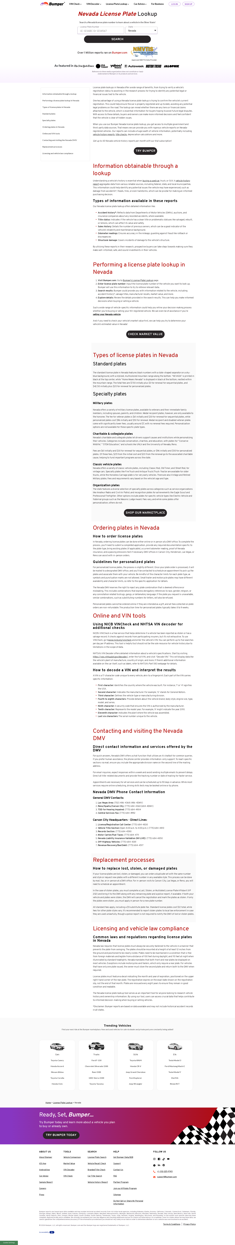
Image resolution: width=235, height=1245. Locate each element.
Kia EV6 (174, 1078)
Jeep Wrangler (135, 1084)
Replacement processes (52, 147)
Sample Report (46, 1182)
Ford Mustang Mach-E (175, 1066)
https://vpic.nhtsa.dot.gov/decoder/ (110, 657)
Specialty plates (49, 120)
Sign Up (188, 4)
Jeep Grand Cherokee (135, 1072)
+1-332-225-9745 (165, 1171)
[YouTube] (169, 1159)
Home (48, 1103)
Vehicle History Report (98, 1182)
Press (41, 1195)
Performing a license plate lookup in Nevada (60, 100)
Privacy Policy (189, 1224)
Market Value (69, 1163)
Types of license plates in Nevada (56, 107)
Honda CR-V (135, 1066)
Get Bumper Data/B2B (123, 1157)
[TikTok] (165, 1159)
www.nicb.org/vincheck (120, 640)
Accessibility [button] (44, 1232)
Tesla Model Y (174, 1072)
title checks (121, 134)
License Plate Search (97, 1157)
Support (117, 1163)
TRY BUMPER (145, 151)
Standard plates (48, 114)
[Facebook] (160, 1159)
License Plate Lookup (62, 1103)
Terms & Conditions (171, 1224)
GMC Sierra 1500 (96, 1078)
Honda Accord (57, 1066)
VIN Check (68, 1176)
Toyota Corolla (57, 1078)
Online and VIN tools (51, 133)
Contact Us (118, 1170)
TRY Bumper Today (61, 1135)
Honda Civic (57, 1084)
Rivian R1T (175, 1084)
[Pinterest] (165, 1165)
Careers (42, 1188)
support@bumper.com (167, 1177)
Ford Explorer (135, 1078)
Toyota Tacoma (96, 1084)
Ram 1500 (96, 1072)
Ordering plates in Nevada (53, 127)
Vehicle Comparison (72, 1157)
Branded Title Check (96, 1170)
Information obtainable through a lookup (59, 94)
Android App (44, 1170)
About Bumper (45, 1157)
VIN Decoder (69, 1170)
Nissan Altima (57, 1072)
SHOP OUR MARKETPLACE (145, 513)
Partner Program (121, 1182)
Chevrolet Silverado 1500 (96, 1066)
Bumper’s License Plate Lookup (138, 280)
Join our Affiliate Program (125, 1188)
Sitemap (117, 1195)
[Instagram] (155, 1159)
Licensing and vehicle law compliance (57, 153)
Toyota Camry (57, 1060)
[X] (155, 1165)
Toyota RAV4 (135, 1060)
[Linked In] (160, 1165)
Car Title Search (95, 1176)
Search (117, 39)
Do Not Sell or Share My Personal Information (128, 1202)
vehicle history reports (104, 134)
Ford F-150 (96, 1060)
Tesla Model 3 (175, 1060)
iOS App (42, 1163)
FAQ (115, 1176)
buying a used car (151, 181)
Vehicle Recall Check (97, 1163)
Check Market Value (145, 334)
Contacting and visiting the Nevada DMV (59, 140)
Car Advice (43, 1176)
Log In (174, 4)
